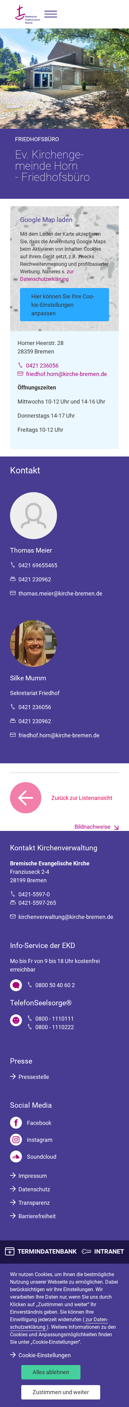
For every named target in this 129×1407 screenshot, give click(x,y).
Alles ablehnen (51, 1372)
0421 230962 (34, 579)
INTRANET (109, 1251)
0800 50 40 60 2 (55, 985)
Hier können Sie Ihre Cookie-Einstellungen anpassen (62, 305)
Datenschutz (34, 1189)
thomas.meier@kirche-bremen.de (60, 593)
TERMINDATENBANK (47, 1251)
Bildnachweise (93, 826)
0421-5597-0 (34, 894)
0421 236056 (42, 365)
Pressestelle (33, 1077)
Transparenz (34, 1202)
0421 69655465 (37, 565)
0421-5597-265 (37, 902)
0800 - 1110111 (54, 1018)
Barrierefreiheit (37, 1216)
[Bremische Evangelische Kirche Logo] (27, 14)
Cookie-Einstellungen (44, 1355)
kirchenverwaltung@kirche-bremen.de (65, 917)
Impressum (32, 1175)
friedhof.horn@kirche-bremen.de (66, 374)
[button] (50, 14)
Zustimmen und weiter (61, 1392)
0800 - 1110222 (54, 1027)
